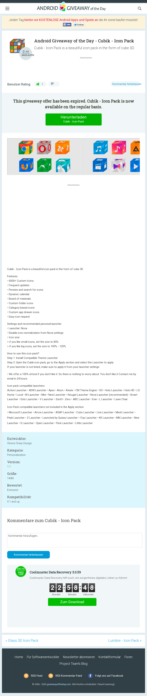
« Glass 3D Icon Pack (22, 640)
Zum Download (72, 602)
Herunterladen (74, 119)
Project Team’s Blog (73, 663)
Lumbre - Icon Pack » (124, 640)
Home (19, 657)
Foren (128, 657)
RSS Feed (36, 675)
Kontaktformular (109, 657)
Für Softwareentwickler (43, 657)
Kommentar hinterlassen (126, 84)
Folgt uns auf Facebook (109, 675)
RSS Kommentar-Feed (69, 675)
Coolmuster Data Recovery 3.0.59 (55, 572)
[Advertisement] (88, 68)
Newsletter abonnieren (79, 657)
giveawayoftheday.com (59, 684)
